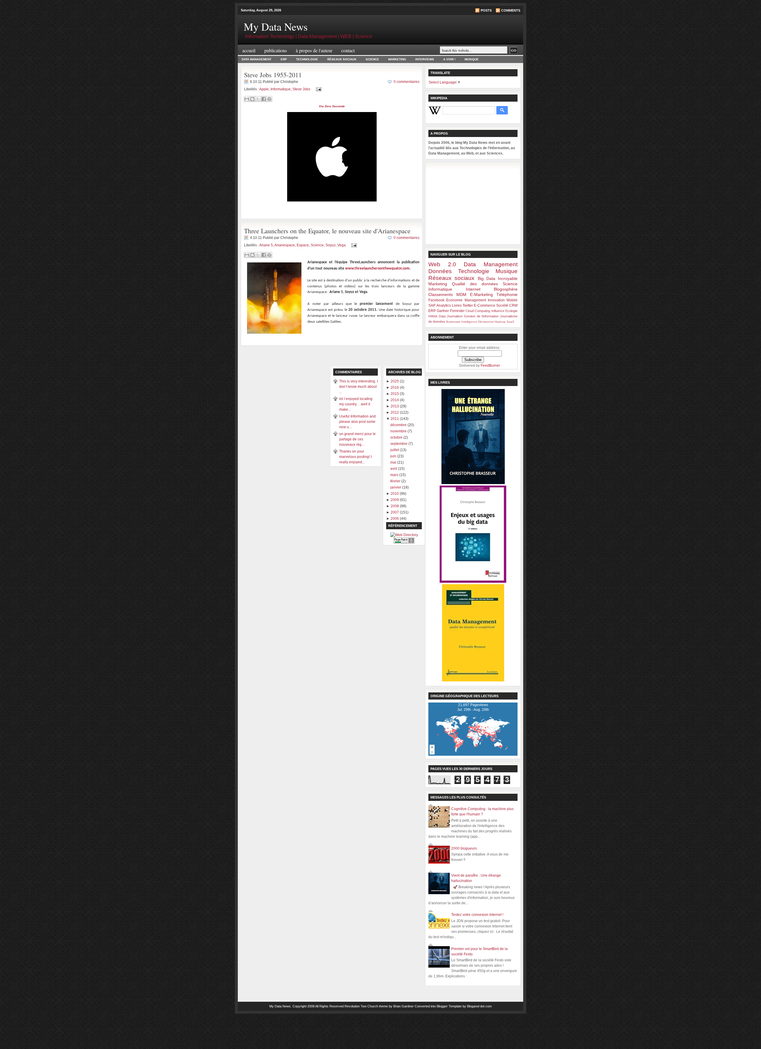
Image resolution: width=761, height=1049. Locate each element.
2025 (395, 381)
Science (372, 59)
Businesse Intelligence (461, 321)
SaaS (510, 321)
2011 (395, 419)
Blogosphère (506, 289)
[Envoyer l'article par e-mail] (317, 89)
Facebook (436, 300)
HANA (432, 316)
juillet (395, 450)
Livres (457, 305)
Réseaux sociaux (451, 278)
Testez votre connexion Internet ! (477, 915)
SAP (431, 305)
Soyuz (331, 245)
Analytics (443, 305)
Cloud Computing (478, 311)
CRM (513, 305)
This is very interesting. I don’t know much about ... (358, 386)
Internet (473, 289)
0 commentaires (406, 82)
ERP (284, 59)
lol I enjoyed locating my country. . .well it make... (355, 404)
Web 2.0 (442, 264)
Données (440, 271)
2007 (395, 512)
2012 (395, 412)
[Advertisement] (473, 203)
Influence (497, 311)
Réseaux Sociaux (341, 59)
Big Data (486, 278)
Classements (440, 294)
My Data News (276, 26)
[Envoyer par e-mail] (247, 99)
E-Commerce (484, 305)
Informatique (281, 89)
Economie (454, 300)
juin (393, 456)
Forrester (457, 311)
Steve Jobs (301, 89)
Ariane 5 (266, 245)
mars (394, 475)
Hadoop (500, 321)
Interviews (424, 59)
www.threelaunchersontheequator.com (377, 268)
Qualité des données (475, 283)
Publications (275, 50)
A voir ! (449, 59)
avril (394, 469)
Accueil (248, 50)
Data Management (256, 59)
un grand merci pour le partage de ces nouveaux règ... (357, 439)
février (395, 481)
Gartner (443, 311)
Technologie (307, 59)
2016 (395, 387)
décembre (399, 425)
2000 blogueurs (464, 848)
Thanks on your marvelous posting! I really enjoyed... (355, 456)
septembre (399, 444)
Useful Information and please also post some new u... (357, 421)
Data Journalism (451, 316)
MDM (461, 294)
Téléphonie (507, 294)
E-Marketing (481, 294)
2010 (395, 494)
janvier (396, 487)
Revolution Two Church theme (366, 1006)
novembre (399, 431)
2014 (395, 400)
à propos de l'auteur (314, 50)
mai (393, 462)
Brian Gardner (403, 1006)
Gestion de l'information (481, 316)
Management (475, 300)
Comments (510, 10)
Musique (472, 59)
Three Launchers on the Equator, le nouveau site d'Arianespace (327, 230)
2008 (395, 506)
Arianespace (284, 245)
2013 (395, 406)
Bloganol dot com (479, 1006)
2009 (395, 500)
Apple (264, 89)
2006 (395, 518)
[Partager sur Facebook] (264, 99)
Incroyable (508, 278)
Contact (348, 50)
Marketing (397, 59)
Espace (303, 245)
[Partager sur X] (258, 99)
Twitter (468, 305)
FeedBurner (490, 365)
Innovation (496, 300)
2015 (395, 394)
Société (502, 305)
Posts (486, 10)
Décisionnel (486, 321)
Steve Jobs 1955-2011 (273, 74)
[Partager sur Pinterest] (269, 99)
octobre (396, 437)
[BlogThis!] (252, 99)
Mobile (512, 300)
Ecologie (511, 311)
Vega (341, 245)
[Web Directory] (404, 535)
